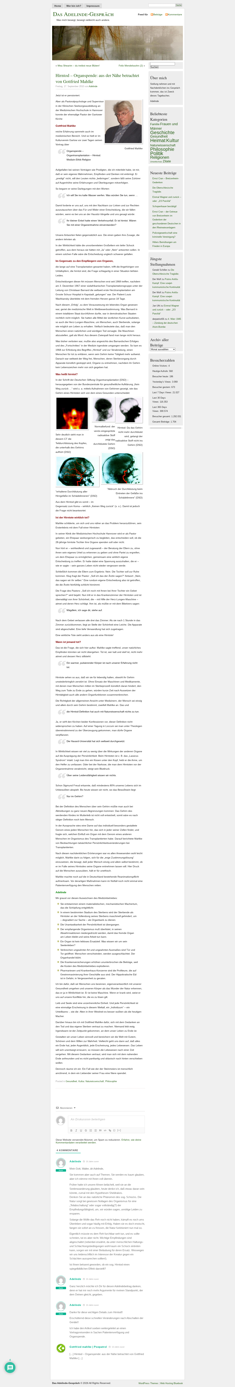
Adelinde (93, 86)
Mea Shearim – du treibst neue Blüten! (79, 65)
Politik (156, 153)
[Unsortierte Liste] (95, 1130)
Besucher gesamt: (161, 416)
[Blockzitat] (100, 1130)
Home (57, 5)
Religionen (159, 157)
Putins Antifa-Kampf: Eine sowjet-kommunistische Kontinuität (166, 283)
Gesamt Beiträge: (161, 422)
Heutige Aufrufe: (160, 371)
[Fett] (71, 1130)
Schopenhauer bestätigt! (164, 206)
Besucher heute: (160, 376)
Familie (154, 124)
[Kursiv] (76, 1130)
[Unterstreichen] (81, 1130)
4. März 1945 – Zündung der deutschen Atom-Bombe (166, 323)
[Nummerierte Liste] (90, 1130)
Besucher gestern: (161, 387)
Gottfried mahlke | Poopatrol (88, 1346)
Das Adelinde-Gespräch (83, 14)
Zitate (167, 161)
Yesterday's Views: (162, 382)
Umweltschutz (156, 162)
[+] (119, 1130)
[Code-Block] (105, 1130)
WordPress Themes (148, 1383)
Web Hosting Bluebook (171, 1383)
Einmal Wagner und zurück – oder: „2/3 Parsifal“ (165, 310)
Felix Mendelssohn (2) (131, 65)
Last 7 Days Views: (162, 392)
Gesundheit (71, 1081)
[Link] (110, 1130)
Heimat (157, 140)
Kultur (81, 1081)
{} (114, 1130)
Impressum (93, 5)
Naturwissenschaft (95, 1081)
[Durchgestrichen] (85, 1130)
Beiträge (157, 14)
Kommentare (175, 14)
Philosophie (111, 1081)
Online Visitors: (160, 366)
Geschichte (162, 132)
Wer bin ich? (73, 5)
